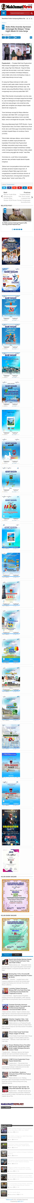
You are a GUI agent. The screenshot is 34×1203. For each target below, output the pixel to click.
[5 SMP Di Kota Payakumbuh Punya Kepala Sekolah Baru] (5, 1062)
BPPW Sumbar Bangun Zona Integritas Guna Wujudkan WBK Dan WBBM (20, 1129)
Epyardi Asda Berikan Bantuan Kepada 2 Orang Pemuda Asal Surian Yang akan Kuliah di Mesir (20, 961)
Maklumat (9, 1199)
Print (11, 37)
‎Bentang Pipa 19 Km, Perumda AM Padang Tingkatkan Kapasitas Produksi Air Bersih (20, 975)
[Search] (31, 13)
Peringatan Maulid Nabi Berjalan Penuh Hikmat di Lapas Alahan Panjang (20, 1160)
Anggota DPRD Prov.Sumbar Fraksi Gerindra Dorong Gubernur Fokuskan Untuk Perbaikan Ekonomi (19, 1169)
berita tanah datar (14, 1192)
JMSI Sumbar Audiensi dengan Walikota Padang (20, 1152)
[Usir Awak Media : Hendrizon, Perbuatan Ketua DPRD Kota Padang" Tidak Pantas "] (5, 1075)
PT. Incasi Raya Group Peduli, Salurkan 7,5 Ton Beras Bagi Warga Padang (20, 1184)
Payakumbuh (10, 184)
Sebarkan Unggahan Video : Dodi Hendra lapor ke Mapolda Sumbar (19, 1020)
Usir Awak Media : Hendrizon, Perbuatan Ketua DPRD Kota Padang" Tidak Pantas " (20, 1073)
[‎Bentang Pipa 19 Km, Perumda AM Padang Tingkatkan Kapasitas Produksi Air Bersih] (5, 976)
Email (18, 37)
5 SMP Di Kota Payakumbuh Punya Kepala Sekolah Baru (19, 1060)
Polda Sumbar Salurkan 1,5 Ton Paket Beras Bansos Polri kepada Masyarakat (20, 1176)
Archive (17, 954)
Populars (7, 954)
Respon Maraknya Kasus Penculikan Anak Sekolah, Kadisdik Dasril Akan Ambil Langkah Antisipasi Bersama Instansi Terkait (19, 1047)
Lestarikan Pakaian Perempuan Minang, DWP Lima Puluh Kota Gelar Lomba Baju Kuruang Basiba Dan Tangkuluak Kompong (19, 991)
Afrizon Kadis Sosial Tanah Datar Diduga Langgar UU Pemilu (19, 1032)
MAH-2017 (20, 1201)
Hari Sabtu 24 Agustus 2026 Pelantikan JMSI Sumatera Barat (20, 1136)
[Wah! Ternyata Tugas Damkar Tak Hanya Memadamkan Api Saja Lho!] (5, 1089)
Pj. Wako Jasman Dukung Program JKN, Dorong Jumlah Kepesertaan (14, 223)
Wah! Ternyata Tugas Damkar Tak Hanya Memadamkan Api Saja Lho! (19, 1087)
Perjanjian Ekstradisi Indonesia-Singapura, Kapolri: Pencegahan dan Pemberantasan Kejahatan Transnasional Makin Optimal (19, 1007)
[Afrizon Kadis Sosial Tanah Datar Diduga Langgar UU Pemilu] (5, 1034)
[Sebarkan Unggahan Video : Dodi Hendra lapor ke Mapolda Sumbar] (5, 1021)
